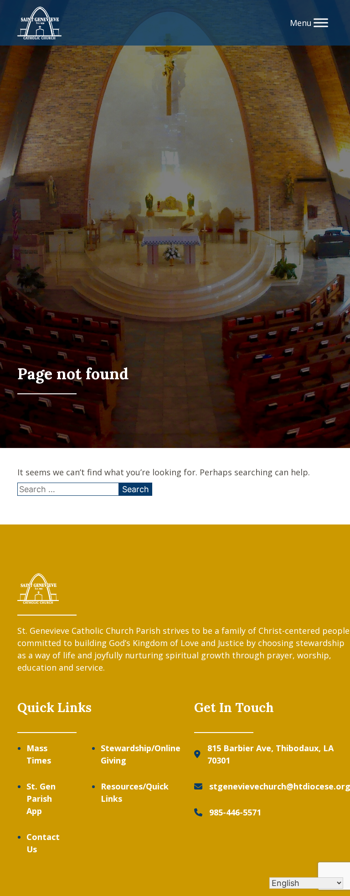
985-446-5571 (235, 812)
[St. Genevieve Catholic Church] (39, 23)
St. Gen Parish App (41, 798)
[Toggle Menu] (321, 22)
